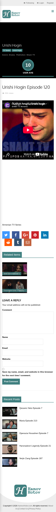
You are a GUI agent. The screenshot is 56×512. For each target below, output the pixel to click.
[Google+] (25, 235)
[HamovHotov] (11, 18)
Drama (12, 55)
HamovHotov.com (25, 506)
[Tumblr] (18, 242)
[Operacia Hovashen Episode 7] (9, 441)
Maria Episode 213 (28, 420)
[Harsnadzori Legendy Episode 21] (9, 453)
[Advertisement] (28, 193)
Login (41, 3)
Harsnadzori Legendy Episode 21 (35, 446)
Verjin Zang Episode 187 (31, 458)
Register (50, 3)
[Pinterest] (35, 235)
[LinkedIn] (45, 235)
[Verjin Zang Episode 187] (9, 466)
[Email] (27, 242)
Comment (7, 310)
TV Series (6, 50)
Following (30, 3)
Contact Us (23, 509)
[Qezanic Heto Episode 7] (9, 416)
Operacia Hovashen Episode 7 (33, 433)
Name (5, 337)
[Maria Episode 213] (9, 428)
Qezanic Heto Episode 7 (30, 408)
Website (6, 359)
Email (5, 348)
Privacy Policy (35, 509)
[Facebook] (15, 235)
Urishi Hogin (17, 50)
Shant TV (31, 55)
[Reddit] (8, 242)
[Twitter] (6, 235)
